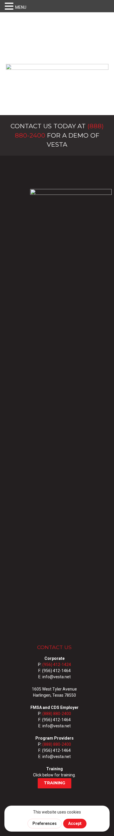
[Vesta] (57, 88)
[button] (10, 6)
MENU (20, 7)
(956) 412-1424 (56, 664)
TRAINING (54, 782)
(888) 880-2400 (56, 713)
